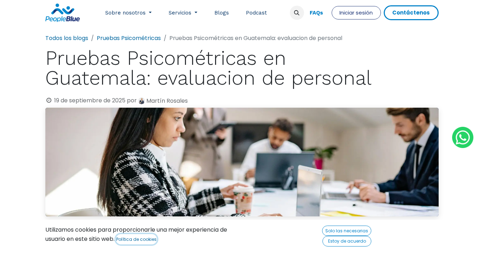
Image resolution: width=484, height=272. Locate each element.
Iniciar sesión (356, 12)
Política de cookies (136, 239)
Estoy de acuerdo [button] (347, 241)
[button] (297, 13)
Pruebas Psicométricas (129, 38)
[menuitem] (128, 13)
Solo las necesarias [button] (346, 231)
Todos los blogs (66, 38)
